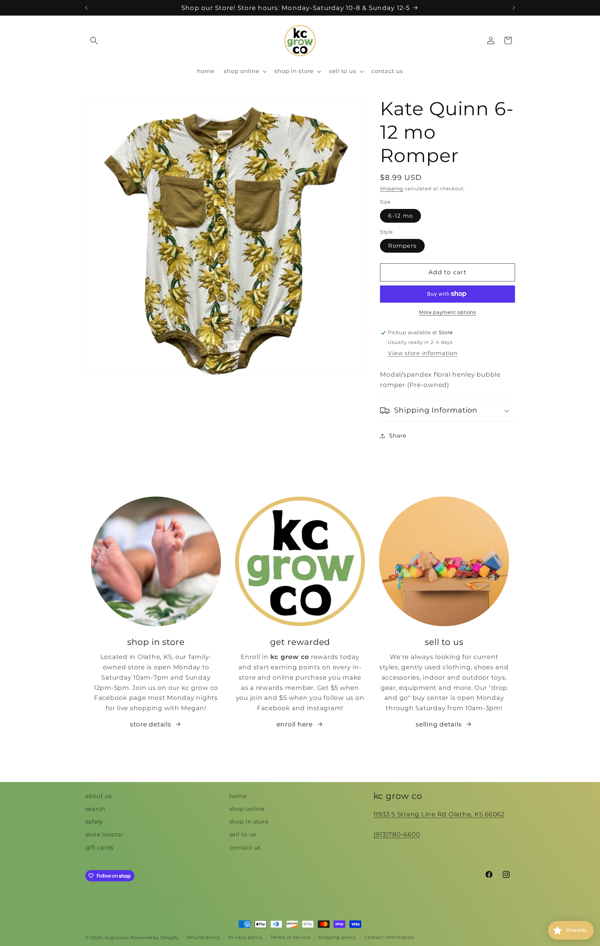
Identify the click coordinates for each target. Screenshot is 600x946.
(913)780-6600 (396, 834)
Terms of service (290, 937)
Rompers (402, 245)
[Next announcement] (514, 7)
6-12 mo (400, 215)
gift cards (99, 847)
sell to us (243, 834)
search (95, 808)
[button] (93, 40)
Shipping (391, 189)
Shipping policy (337, 937)
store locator (104, 834)
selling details (439, 724)
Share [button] (398, 435)
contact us (245, 847)
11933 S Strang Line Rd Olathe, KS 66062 (439, 814)
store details (150, 724)
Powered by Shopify (154, 937)
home (238, 796)
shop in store (249, 821)
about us (98, 796)
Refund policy (203, 937)
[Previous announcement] (86, 7)
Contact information (389, 937)
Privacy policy (245, 937)
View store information (423, 353)
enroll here (295, 724)
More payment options (447, 312)
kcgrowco (117, 937)
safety (94, 821)
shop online (247, 808)
